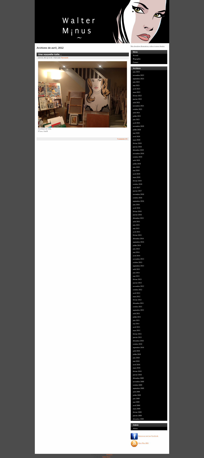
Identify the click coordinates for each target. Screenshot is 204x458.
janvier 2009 (137, 415)
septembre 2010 (138, 347)
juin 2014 (136, 249)
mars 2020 (136, 140)
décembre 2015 (138, 218)
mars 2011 (136, 330)
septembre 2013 (138, 266)
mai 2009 (136, 402)
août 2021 (136, 113)
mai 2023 (136, 85)
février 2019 (137, 181)
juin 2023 (136, 82)
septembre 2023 (138, 79)
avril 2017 (136, 187)
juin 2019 (136, 167)
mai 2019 (136, 170)
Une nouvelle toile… (50, 54)
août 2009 (136, 392)
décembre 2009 (138, 378)
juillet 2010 (137, 354)
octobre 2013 (137, 262)
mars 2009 (136, 409)
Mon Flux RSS (143, 443)
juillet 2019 (137, 164)
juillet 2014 (137, 245)
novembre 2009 (138, 381)
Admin (135, 428)
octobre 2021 (137, 109)
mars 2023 (136, 92)
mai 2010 (136, 361)
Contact (135, 62)
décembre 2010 (138, 341)
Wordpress (109, 454)
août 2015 (136, 221)
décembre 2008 (138, 419)
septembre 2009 (138, 388)
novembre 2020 (138, 126)
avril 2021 (136, 123)
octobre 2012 (137, 290)
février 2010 (137, 371)
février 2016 (137, 211)
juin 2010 (136, 358)
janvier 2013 (137, 283)
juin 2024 (136, 72)
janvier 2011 (137, 337)
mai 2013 (136, 276)
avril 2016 (136, 208)
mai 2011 (136, 324)
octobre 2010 (137, 344)
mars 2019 (136, 177)
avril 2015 (136, 232)
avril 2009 (136, 405)
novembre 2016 (138, 194)
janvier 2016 (137, 215)
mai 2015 (136, 228)
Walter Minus (106, 457)
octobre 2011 (137, 307)
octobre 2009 (137, 385)
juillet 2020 (137, 130)
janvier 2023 (137, 99)
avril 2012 (136, 293)
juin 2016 (136, 204)
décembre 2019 (138, 150)
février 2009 (137, 412)
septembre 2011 (138, 310)
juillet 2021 (137, 116)
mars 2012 (136, 296)
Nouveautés (64, 58)
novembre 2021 (138, 106)
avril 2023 (136, 89)
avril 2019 (136, 174)
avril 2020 (136, 136)
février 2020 (137, 143)
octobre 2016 (137, 198)
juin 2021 (136, 119)
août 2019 (136, 160)
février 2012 (137, 300)
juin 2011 (136, 320)
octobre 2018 (137, 184)
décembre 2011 (138, 303)
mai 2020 (136, 133)
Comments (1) (122, 139)
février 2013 (137, 279)
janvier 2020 (137, 147)
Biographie (137, 59)
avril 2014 (136, 256)
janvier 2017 (137, 191)
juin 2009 (136, 398)
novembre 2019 (138, 153)
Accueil (135, 55)
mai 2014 (136, 252)
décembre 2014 (138, 238)
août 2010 (136, 351)
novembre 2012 (138, 286)
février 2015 (137, 235)
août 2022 (136, 102)
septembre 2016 (138, 201)
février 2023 (137, 96)
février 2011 (137, 334)
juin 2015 (136, 225)
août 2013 (136, 269)
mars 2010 (136, 368)
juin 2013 (136, 273)
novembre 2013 (138, 259)
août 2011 (136, 313)
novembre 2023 (138, 75)
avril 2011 (136, 327)
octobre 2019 (137, 157)
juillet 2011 (137, 317)
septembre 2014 (138, 242)
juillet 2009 (137, 395)
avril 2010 (136, 364)
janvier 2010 (137, 375)
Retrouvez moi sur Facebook (148, 436)
